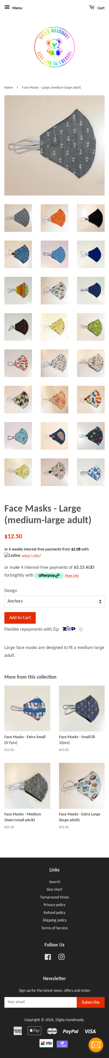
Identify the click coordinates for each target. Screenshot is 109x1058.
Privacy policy (54, 905)
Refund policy (54, 913)
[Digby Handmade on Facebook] (47, 958)
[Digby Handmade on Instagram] (61, 958)
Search (54, 882)
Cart (101, 8)
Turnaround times (54, 897)
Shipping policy (55, 920)
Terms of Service (54, 928)
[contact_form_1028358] (96, 1045)
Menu (16, 8)
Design (10, 591)
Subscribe (91, 1002)
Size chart (54, 890)
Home (8, 87)
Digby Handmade (70, 1020)
